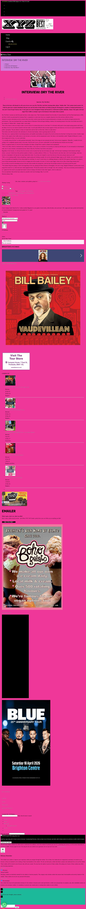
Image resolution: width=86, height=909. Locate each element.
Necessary (5, 870)
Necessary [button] (3, 868)
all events (7, 489)
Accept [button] (59, 846)
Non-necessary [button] (4, 878)
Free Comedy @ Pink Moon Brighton (14, 455)
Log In (6, 828)
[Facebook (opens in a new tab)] (6, 8)
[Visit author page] (6, 204)
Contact (4, 801)
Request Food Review (7, 808)
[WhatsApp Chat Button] (4, 904)
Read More (63, 846)
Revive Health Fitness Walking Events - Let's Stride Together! (20, 432)
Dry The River (29, 191)
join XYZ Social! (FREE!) (44, 181)
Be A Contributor (6, 791)
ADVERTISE (4, 1)
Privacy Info (5, 805)
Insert (17, 907)
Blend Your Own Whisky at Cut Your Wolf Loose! (17, 387)
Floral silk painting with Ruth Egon (13, 477)
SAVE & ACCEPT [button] (5, 887)
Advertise (4, 798)
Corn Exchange (21, 191)
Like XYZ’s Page (6, 612)
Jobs (3, 788)
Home (5, 819)
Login (3, 214)
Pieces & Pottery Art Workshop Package (14, 409)
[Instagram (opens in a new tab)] (6, 11)
